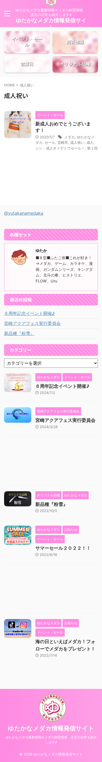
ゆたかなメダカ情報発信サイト (51, 728)
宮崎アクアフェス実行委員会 (32, 323)
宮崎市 (62, 142)
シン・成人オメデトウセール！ (60, 148)
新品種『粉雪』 (19, 333)
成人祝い (77, 142)
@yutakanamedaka (23, 213)
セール (50, 142)
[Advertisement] (51, 462)
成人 (90, 142)
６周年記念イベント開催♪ (29, 313)
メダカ (69, 137)
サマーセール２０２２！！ (63, 548)
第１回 (92, 148)
